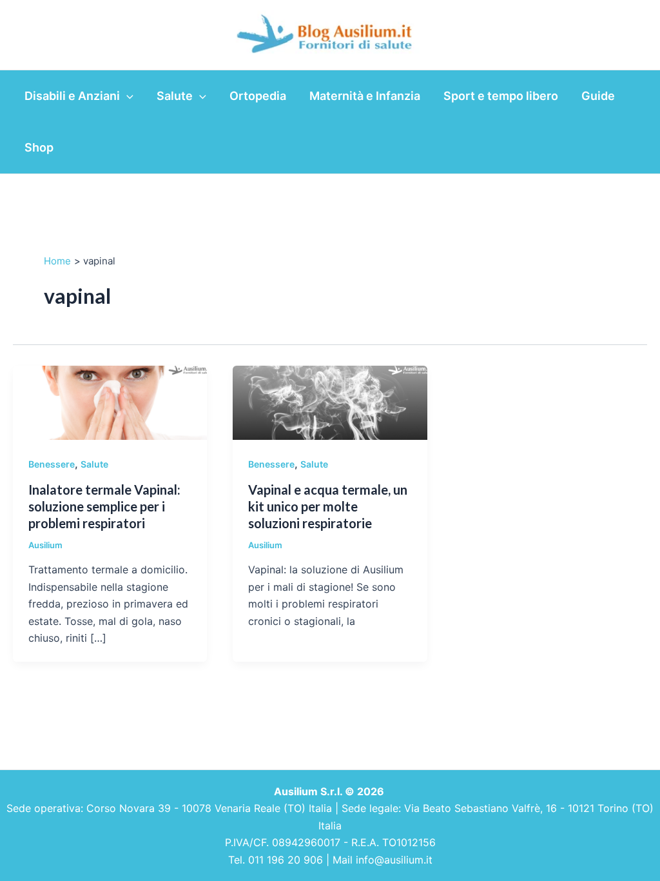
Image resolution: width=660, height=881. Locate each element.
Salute (175, 96)
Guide (598, 96)
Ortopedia (257, 96)
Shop (38, 147)
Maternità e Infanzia (364, 96)
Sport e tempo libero (500, 96)
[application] (126, 96)
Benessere (51, 464)
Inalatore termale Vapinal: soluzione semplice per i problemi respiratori (104, 506)
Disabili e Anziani (72, 96)
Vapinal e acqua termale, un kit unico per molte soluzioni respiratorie (327, 506)
